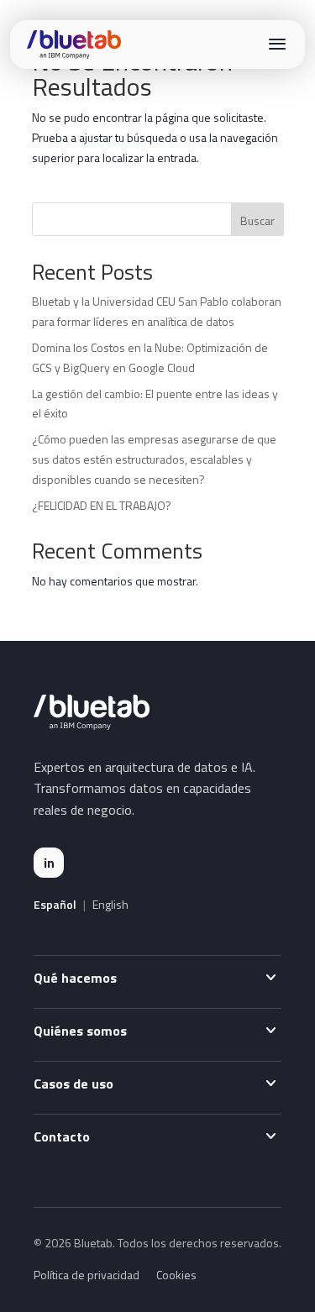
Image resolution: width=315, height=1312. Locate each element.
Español (55, 904)
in (49, 863)
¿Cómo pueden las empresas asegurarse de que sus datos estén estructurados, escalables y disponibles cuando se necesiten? (154, 459)
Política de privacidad (86, 1274)
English (110, 904)
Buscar (257, 220)
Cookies (176, 1274)
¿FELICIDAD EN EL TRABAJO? (101, 505)
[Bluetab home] (74, 44)
